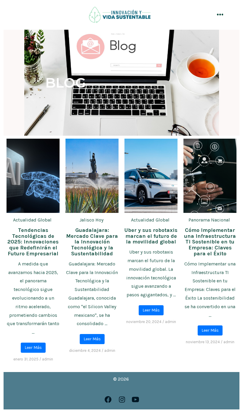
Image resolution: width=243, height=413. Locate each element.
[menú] (220, 15)
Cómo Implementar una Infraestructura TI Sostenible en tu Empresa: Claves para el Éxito (210, 242)
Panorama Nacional (209, 220)
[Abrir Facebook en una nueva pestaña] (108, 399)
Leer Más (33, 347)
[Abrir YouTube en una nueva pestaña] (135, 399)
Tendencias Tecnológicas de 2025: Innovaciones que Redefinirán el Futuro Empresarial (33, 242)
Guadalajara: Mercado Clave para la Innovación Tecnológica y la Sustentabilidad (92, 242)
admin (47, 359)
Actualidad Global (32, 220)
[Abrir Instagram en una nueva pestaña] (122, 399)
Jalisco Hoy (91, 220)
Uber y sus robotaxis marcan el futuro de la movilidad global (151, 236)
